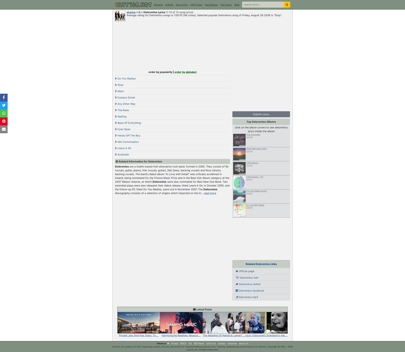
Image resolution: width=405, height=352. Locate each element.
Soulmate (123, 154)
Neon (120, 91)
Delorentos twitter (249, 284)
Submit (169, 4)
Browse (158, 4)
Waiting (121, 116)
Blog (237, 4)
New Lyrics (182, 4)
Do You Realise (126, 78)
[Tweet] (4, 106)
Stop (120, 84)
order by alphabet (185, 72)
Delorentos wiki (249, 277)
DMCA (183, 343)
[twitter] (168, 343)
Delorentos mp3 (248, 297)
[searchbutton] (287, 5)
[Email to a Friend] (4, 129)
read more (210, 193)
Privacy (174, 343)
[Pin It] (4, 121)
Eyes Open (123, 129)
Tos (190, 343)
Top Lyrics (226, 4)
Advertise (232, 343)
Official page (246, 271)
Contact (222, 343)
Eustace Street (126, 97)
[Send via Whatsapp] (4, 113)
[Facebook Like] (4, 98)
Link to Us (211, 343)
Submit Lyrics (261, 114)
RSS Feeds (199, 343)
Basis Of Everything (129, 122)
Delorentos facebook (251, 290)
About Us (243, 343)
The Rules (123, 110)
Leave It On (124, 148)
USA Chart (196, 4)
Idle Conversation (128, 141)
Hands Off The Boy (128, 135)
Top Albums (211, 4)
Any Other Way (126, 103)
